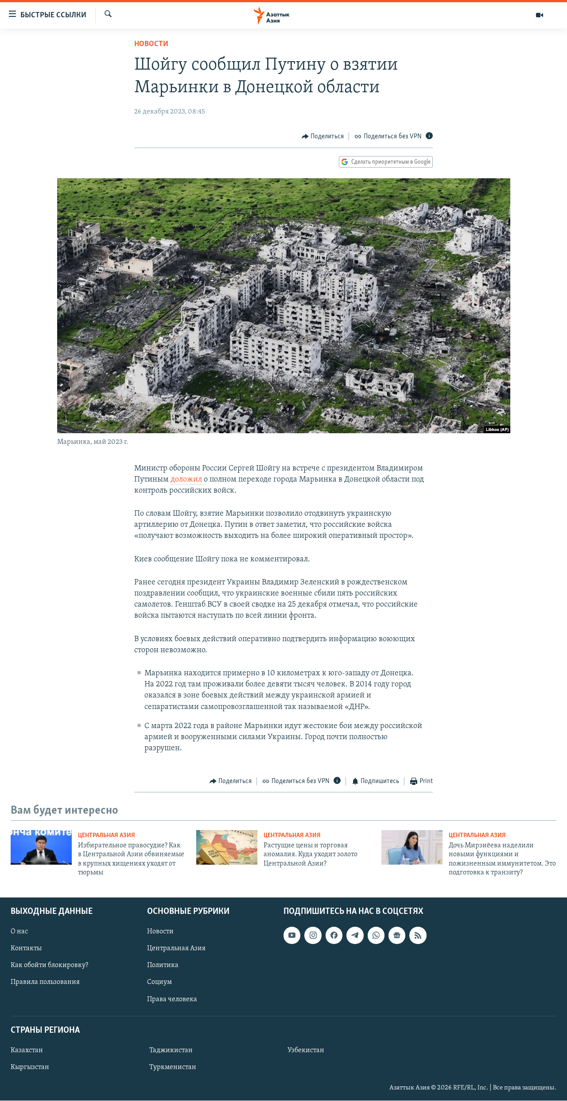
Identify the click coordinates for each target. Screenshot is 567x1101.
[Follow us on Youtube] (292, 935)
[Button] (323, 136)
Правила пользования (45, 982)
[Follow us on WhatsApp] (376, 935)
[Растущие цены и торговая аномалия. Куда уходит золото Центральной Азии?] (226, 847)
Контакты (26, 948)
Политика (163, 965)
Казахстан (27, 1050)
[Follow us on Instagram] (312, 935)
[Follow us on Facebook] (334, 935)
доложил (187, 480)
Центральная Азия (106, 835)
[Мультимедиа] (539, 15)
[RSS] (417, 935)
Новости (151, 44)
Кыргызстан (30, 1067)
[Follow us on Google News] (396, 935)
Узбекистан (305, 1050)
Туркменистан (172, 1067)
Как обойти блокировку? (49, 965)
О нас (19, 932)
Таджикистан (171, 1050)
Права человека (172, 999)
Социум (159, 982)
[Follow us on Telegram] (354, 935)
